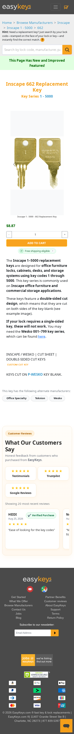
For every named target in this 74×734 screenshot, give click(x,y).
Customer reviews (55, 601)
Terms (55, 613)
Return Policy (55, 617)
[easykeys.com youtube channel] (30, 589)
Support (55, 609)
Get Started (18, 597)
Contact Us (18, 609)
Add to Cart (36, 243)
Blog (18, 617)
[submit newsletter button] (55, 633)
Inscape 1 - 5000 (20, 27)
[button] (32, 529)
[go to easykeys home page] (37, 579)
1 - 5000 (46, 96)
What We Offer (18, 601)
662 (40, 27)
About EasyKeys (55, 605)
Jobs (19, 613)
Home (7, 22)
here (41, 336)
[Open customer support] (66, 725)
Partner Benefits (55, 597)
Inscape (63, 22)
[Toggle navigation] (55, 7)
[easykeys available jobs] (37, 659)
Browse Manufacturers (35, 22)
